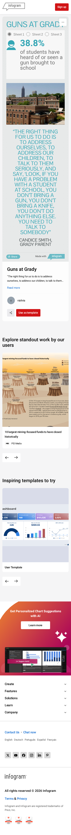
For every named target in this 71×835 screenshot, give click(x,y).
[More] (63, 22)
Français (51, 739)
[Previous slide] (7, 457)
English (8, 739)
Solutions (11, 698)
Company (11, 712)
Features (11, 691)
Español (41, 739)
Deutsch (18, 739)
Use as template (28, 312)
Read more (13, 287)
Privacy (22, 798)
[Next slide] (16, 457)
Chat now (29, 732)
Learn (9, 705)
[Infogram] (13, 7)
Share (14, 256)
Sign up (61, 6)
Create (9, 684)
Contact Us (12, 732)
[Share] (11, 313)
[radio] (16, 34)
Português (30, 739)
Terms (9, 798)
